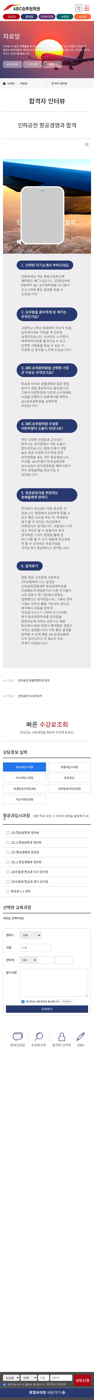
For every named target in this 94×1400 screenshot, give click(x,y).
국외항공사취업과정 (69, 789)
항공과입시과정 (24, 767)
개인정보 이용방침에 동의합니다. (42, 1001)
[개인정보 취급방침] (56, 1384)
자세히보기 (67, 1001)
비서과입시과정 (24, 778)
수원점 (64, 17)
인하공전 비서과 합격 (30, 696)
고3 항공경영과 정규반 (25, 852)
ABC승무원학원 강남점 (21, 7)
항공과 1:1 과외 (21, 891)
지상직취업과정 (24, 799)
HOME (11, 83)
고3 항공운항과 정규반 (25, 832)
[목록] (86, 144)
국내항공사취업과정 (24, 789)
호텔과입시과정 (69, 767)
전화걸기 (78, 8)
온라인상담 (12, 64)
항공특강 (69, 778)
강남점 (11, 17)
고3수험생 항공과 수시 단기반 (29, 872)
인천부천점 (47, 17)
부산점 (82, 17)
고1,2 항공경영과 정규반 (26, 862)
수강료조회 (52, 64)
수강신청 (32, 64)
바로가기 (45, 1392)
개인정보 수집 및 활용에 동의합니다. (26, 1384)
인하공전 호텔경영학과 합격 (34, 680)
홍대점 (29, 17)
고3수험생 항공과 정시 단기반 (29, 881)
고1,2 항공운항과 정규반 (26, 842)
